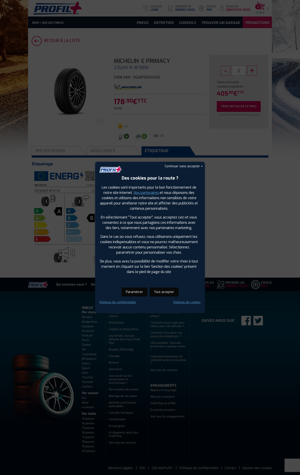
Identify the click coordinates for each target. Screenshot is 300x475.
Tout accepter (164, 292)
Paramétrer (134, 292)
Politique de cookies (187, 302)
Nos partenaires (146, 192)
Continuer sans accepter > (184, 166)
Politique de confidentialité (117, 302)
